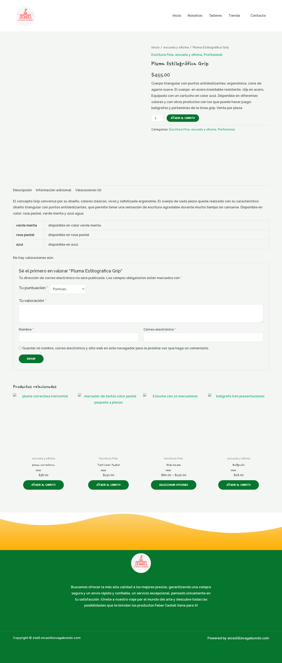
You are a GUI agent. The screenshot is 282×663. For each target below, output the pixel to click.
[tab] (22, 190)
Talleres (215, 16)
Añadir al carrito (183, 118)
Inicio (177, 16)
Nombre (26, 329)
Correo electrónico (159, 329)
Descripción (22, 190)
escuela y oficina (176, 47)
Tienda (234, 16)
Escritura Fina (162, 55)
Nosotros (195, 16)
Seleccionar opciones (173, 485)
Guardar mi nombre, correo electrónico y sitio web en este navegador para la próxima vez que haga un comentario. (115, 348)
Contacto (258, 16)
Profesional (213, 55)
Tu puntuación (33, 287)
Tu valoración (32, 300)
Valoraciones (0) (88, 190)
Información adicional (53, 190)
